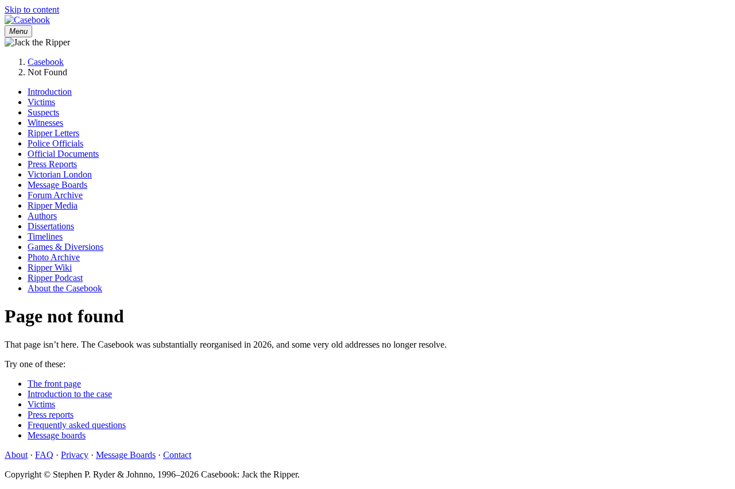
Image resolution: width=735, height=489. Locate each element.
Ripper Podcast (55, 278)
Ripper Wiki (50, 267)
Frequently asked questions (77, 425)
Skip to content (32, 9)
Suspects (43, 112)
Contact (177, 455)
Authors (42, 216)
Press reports (51, 414)
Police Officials (55, 143)
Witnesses (45, 123)
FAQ (44, 455)
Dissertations (51, 226)
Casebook (46, 62)
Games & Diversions (65, 247)
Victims (41, 102)
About (16, 455)
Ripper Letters (53, 133)
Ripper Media (53, 205)
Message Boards (57, 185)
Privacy (74, 455)
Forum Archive (55, 195)
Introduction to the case (70, 394)
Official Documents (63, 154)
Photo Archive (54, 257)
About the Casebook (65, 288)
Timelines (45, 236)
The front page (54, 383)
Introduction (50, 92)
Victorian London (60, 174)
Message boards (57, 435)
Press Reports (52, 164)
